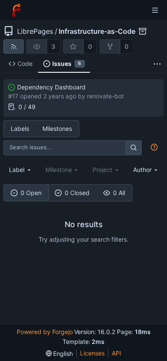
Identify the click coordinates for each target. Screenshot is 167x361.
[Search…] (133, 147)
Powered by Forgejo (45, 331)
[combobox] (20, 169)
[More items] (157, 64)
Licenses (92, 353)
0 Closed (77, 192)
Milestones (57, 128)
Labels (20, 128)
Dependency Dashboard (51, 87)
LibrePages (35, 31)
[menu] (59, 353)
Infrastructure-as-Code (97, 31)
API (116, 353)
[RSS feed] (13, 46)
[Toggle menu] (155, 10)
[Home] (16, 10)
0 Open (31, 192)
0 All (119, 192)
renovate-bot (105, 96)
